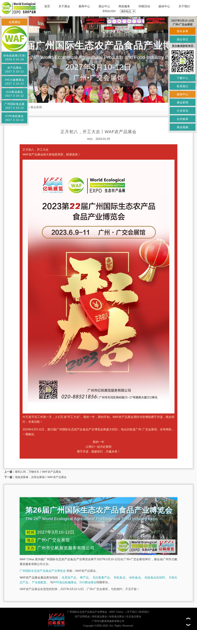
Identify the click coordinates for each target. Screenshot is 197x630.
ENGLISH (109, 11)
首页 (47, 6)
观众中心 (104, 6)
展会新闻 (36, 107)
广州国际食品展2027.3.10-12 (14, 105)
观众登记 (182, 39)
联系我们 (144, 611)
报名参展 (182, 31)
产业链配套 (39, 582)
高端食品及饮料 (154, 577)
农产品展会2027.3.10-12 (14, 69)
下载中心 (182, 78)
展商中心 (84, 6)
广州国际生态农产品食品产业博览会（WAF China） (96, 611)
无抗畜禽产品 (101, 577)
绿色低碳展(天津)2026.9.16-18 (14, 57)
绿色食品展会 (116, 616)
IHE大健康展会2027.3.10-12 (14, 81)
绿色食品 (135, 577)
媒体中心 (164, 6)
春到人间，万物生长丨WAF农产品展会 (38, 471)
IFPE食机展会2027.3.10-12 (14, 118)
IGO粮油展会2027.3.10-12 (14, 93)
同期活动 (144, 6)
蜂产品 (84, 577)
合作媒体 (182, 118)
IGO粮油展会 (87, 582)
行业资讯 (182, 110)
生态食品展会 (133, 616)
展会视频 (182, 127)
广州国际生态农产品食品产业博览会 (43, 570)
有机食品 (119, 577)
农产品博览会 (82, 616)
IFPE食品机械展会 (65, 582)
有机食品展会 (99, 616)
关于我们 (184, 6)
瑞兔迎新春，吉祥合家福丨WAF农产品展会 (41, 477)
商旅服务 (124, 6)
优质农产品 (69, 577)
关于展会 (64, 6)
